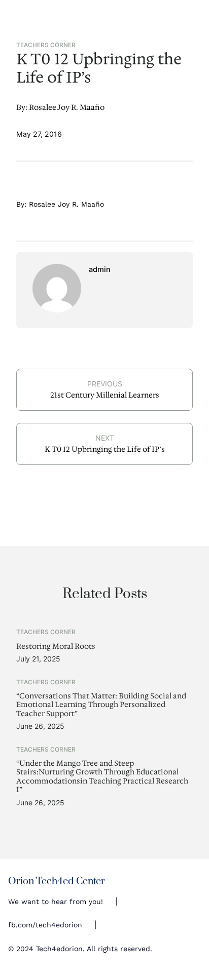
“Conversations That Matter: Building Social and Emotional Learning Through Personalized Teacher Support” (101, 705)
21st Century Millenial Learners (104, 395)
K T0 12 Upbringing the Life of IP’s (105, 449)
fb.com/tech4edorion (45, 925)
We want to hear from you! (55, 901)
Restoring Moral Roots (55, 646)
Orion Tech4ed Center (56, 881)
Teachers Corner (46, 45)
